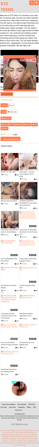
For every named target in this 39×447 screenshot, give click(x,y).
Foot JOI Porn (6, 432)
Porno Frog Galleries (30, 439)
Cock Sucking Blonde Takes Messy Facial (9, 260)
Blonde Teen (7, 118)
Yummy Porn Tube (19, 445)
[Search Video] (31, 2)
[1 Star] (2, 134)
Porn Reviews (22, 404)
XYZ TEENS (7, 6)
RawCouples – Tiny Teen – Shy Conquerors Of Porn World (28, 174)
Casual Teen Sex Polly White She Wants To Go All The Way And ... (28, 232)
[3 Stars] (6, 134)
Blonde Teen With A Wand (8, 172)
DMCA (29, 407)
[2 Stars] (4, 134)
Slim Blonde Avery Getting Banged (8, 286)
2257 (34, 407)
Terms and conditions (8, 404)
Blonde (5, 124)
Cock (12, 124)
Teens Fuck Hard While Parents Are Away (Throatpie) (9, 344)
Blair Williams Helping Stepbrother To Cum (26, 315)
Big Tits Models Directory (20, 430)
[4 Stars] (9, 134)
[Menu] (36, 2)
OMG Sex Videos (23, 437)
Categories (21, 407)
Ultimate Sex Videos (14, 443)
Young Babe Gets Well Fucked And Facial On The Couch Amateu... (8, 316)
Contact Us (18, 410)
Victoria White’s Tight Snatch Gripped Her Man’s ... (28, 260)
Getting (19, 124)
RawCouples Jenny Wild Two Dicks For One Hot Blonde (9, 231)
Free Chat (4, 407)
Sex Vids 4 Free (25, 441)
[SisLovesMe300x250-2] (19, 89)
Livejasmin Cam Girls (25, 434)
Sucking (27, 124)
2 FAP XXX (31, 404)
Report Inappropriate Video (12, 139)
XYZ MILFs (24, 443)
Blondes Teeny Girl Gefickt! (9, 201)
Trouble (5, 128)
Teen (35, 124)
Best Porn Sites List (6, 430)
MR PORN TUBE (11, 437)
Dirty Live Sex (33, 430)
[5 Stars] (11, 134)
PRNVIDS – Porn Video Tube (10, 441)
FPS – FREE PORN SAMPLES (21, 432)
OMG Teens (32, 437)
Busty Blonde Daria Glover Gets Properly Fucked (9, 370)
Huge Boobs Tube (13, 434)
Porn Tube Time (18, 439)
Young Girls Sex (33, 443)
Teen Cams (12, 407)
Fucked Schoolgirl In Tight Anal (27, 286)
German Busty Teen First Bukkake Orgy (27, 344)
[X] (35, 56)
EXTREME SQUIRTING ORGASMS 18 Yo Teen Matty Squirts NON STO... (28, 203)
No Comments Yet (7, 94)
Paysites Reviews (7, 439)
